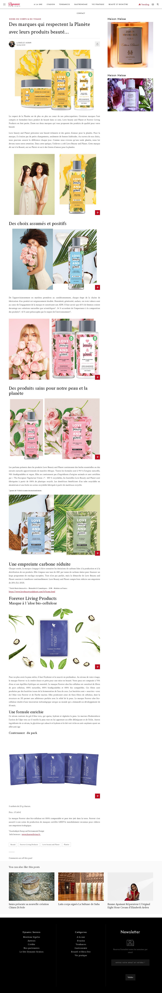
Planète (66, 844)
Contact (81, 13)
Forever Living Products (29, 844)
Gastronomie (81, 4)
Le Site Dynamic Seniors (32, 952)
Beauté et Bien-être (118, 4)
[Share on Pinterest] (97, 212)
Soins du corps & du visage (25, 19)
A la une (38, 4)
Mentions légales (31, 937)
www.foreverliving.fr (31, 834)
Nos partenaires (31, 948)
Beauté (13, 844)
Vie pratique (81, 955)
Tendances (64, 4)
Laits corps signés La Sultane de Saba (79, 904)
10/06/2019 (20, 45)
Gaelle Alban (24, 42)
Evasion (51, 4)
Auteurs (31, 941)
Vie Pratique (98, 4)
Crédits (31, 944)
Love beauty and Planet (50, 844)
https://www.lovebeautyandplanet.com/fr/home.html (32, 591)
